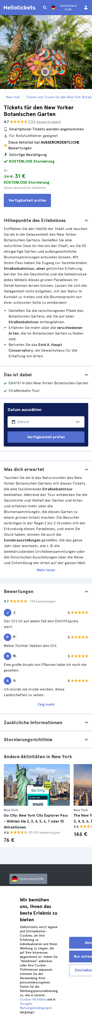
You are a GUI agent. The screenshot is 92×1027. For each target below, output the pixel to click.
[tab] (46, 220)
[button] (46, 220)
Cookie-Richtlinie (33, 999)
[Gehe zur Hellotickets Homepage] (20, 7)
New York (13, 97)
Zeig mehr (46, 704)
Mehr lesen (46, 570)
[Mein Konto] (86, 7)
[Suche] (45, 7)
